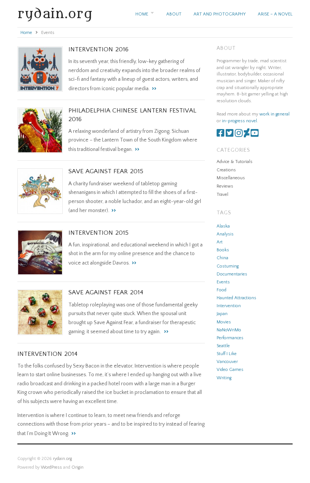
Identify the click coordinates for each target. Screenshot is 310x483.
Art (220, 242)
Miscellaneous (231, 177)
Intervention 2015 (98, 232)
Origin (77, 467)
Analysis (225, 234)
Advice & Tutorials (235, 161)
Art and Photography (220, 14)
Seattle (223, 345)
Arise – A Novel (275, 14)
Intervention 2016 (98, 49)
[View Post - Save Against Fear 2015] (112, 211)
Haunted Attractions (236, 297)
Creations (226, 170)
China (222, 257)
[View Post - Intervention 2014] (72, 434)
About (173, 14)
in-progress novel (239, 120)
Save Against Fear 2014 (105, 292)
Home (141, 14)
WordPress (51, 467)
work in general (274, 114)
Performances (230, 337)
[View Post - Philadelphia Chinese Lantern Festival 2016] (136, 149)
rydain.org (55, 14)
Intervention (229, 305)
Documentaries (232, 274)
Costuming (228, 266)
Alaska (223, 226)
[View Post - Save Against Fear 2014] (165, 332)
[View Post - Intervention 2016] (153, 89)
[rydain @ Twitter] (230, 134)
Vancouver (227, 361)
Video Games (230, 369)
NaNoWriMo (229, 330)
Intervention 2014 (47, 354)
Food (221, 290)
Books (223, 250)
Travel (222, 194)
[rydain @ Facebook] (221, 134)
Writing (224, 377)
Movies (224, 322)
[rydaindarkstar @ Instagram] (239, 134)
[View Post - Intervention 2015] (133, 263)
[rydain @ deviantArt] (247, 134)
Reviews (225, 186)
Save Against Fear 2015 (105, 171)
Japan (222, 313)
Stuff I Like (227, 353)
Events (223, 282)
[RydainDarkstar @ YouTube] (255, 134)
